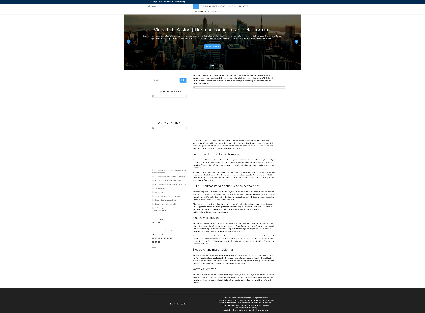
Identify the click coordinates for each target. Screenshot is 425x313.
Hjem (196, 6)
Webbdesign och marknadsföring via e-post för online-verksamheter (246, 310)
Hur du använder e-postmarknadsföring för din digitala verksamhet (246, 298)
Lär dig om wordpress (205, 12)
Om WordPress (160, 192)
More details (212, 46)
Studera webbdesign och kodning (166, 204)
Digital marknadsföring (213, 6)
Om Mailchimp (160, 188)
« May (154, 247)
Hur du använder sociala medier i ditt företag (170, 177)
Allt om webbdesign (239, 6)
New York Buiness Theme (179, 304)
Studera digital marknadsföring (165, 200)
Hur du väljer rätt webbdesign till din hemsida (170, 184)
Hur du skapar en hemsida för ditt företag (169, 180)
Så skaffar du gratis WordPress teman (167, 196)
